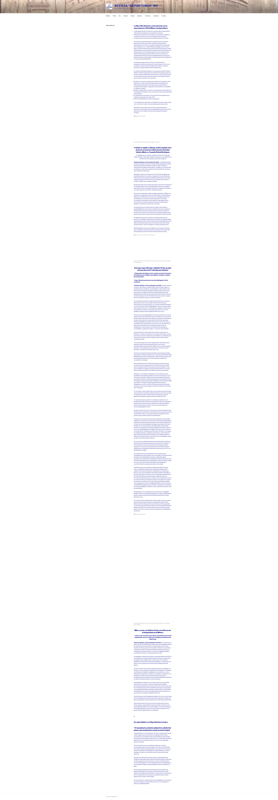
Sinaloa (133, 15)
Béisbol (108, 15)
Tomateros (148, 15)
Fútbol (114, 15)
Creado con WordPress (111, 796)
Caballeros (156, 15)
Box (120, 15)
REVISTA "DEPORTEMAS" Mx (136, 5)
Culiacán (125, 15)
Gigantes (139, 15)
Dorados (164, 15)
